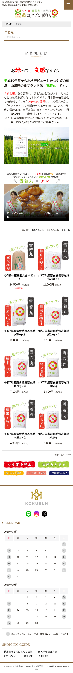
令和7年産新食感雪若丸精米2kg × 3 (19, 384)
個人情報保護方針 (47, 651)
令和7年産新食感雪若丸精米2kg (53, 436)
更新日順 (66, 230)
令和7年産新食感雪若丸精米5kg (53, 384)
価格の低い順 (37, 230)
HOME (8, 24)
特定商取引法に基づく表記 (18, 651)
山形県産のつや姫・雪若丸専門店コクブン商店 (34, 666)
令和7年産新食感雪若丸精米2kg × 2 (19, 436)
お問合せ (43, 656)
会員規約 (28, 656)
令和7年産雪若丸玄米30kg (19, 277)
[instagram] (36, 513)
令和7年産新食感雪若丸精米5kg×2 (19, 333)
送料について (11, 656)
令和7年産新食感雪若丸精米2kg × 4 (53, 333)
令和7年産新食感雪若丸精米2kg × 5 (53, 277)
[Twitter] (44, 513)
